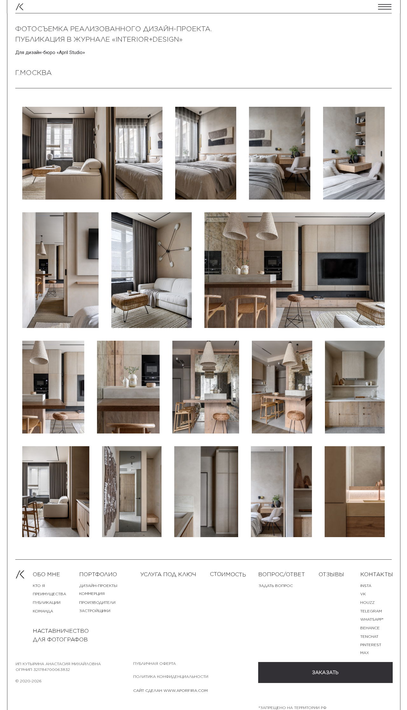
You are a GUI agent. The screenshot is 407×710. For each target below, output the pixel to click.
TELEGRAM (371, 611)
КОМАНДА (43, 611)
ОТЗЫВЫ (331, 574)
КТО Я (39, 586)
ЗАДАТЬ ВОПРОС (276, 586)
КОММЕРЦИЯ (92, 593)
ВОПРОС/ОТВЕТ (281, 574)
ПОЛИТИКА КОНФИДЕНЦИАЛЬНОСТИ (170, 676)
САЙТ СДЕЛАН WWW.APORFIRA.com (170, 690)
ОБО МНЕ (46, 574)
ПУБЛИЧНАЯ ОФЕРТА (154, 663)
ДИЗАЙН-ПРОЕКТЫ (98, 586)
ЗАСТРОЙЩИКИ (94, 611)
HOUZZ (367, 602)
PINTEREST (370, 645)
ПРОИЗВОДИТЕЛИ (97, 602)
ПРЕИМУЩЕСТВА (49, 594)
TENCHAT (369, 636)
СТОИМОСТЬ (228, 574)
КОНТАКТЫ (376, 574)
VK (363, 594)
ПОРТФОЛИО (98, 574)
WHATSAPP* (371, 619)
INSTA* (366, 586)
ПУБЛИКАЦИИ (46, 602)
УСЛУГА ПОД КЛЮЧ (168, 574)
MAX (364, 653)
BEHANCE (370, 628)
